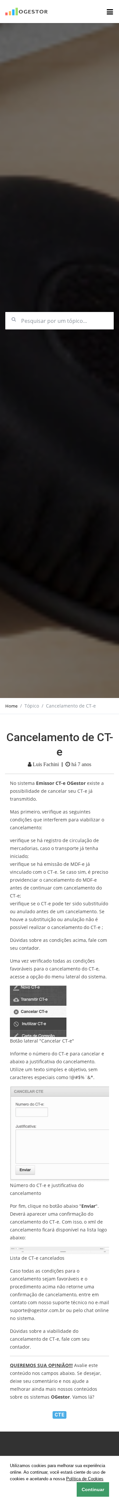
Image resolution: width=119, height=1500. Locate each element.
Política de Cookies (84, 1478)
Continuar (93, 1489)
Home (11, 706)
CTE (59, 1415)
